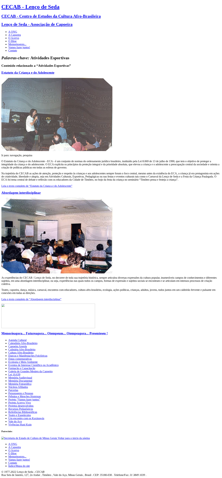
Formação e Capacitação (21, 368)
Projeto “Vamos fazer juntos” (24, 399)
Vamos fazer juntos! (19, 47)
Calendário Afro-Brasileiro (22, 343)
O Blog (12, 41)
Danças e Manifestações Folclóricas (27, 355)
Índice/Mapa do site (19, 465)
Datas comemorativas (20, 358)
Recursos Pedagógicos (20, 408)
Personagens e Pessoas (20, 393)
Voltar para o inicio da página (74, 438)
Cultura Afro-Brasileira (20, 352)
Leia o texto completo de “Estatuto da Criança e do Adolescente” (36, 185)
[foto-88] (56, 150)
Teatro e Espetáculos (19, 415)
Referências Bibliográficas (22, 412)
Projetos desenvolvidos (20, 405)
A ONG (12, 31)
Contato (12, 50)
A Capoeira (14, 34)
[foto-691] (56, 272)
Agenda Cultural (17, 340)
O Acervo (13, 38)
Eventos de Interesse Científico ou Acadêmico (33, 365)
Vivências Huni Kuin (20, 424)
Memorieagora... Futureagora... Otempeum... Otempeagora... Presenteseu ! (54, 333)
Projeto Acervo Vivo (19, 402)
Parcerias (13, 390)
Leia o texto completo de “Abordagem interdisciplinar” (31, 299)
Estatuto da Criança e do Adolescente (27, 72)
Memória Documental (20, 380)
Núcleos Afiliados (18, 387)
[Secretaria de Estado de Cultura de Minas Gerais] (29, 438)
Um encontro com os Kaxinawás (26, 418)
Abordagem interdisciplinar (21, 193)
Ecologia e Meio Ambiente (23, 361)
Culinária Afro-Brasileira (21, 349)
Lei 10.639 (14, 374)
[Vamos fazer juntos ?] (48, 327)
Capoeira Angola (17, 346)
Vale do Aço (15, 421)
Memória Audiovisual (20, 377)
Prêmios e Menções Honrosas (24, 396)
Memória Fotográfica (19, 383)
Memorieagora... (17, 44)
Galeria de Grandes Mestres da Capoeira (30, 371)
